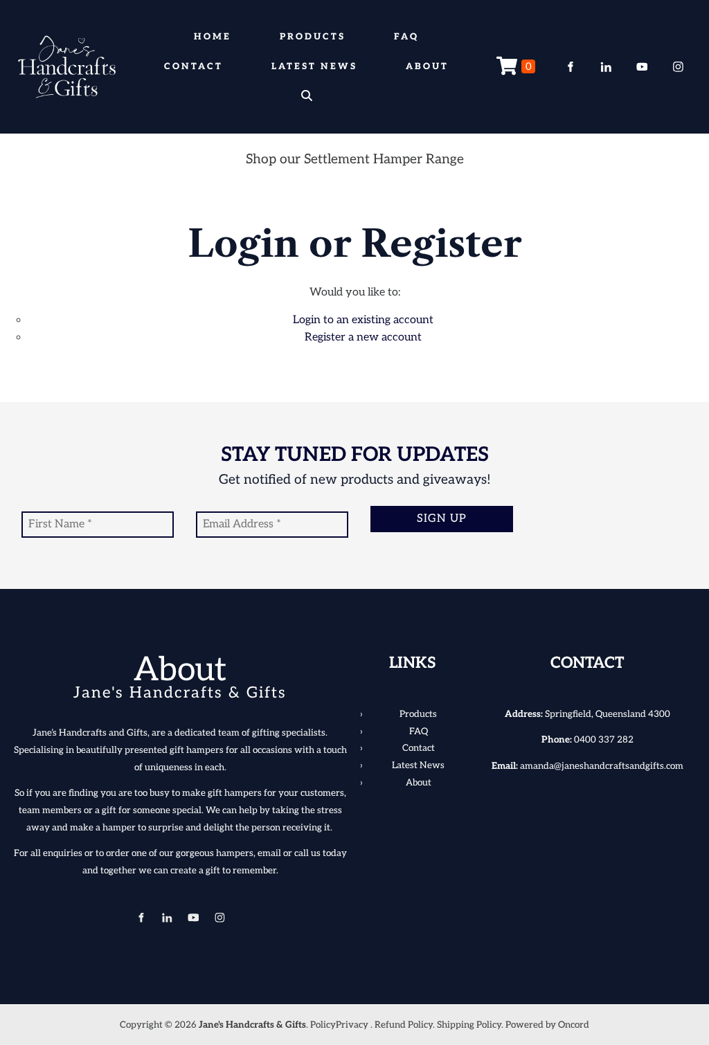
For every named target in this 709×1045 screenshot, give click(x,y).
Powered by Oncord (547, 1024)
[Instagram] (678, 67)
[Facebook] (570, 67)
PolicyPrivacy (339, 1024)
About (427, 66)
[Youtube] (642, 67)
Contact (193, 66)
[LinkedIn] (606, 67)
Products (312, 36)
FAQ (406, 36)
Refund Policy (404, 1024)
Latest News (314, 66)
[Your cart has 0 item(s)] (516, 67)
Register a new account (363, 337)
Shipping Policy (469, 1024)
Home (212, 36)
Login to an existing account (363, 320)
